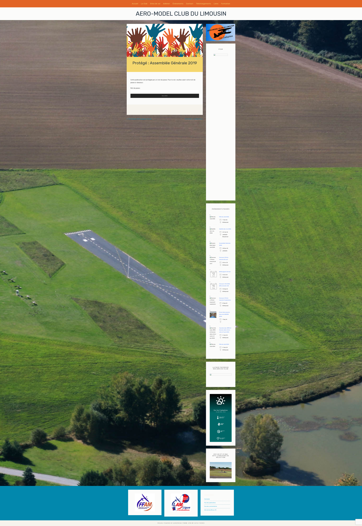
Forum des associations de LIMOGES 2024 (224, 314)
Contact (189, 4)
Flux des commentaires (210, 506)
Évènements (178, 4)
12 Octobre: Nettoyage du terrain (140, 119)
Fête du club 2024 (224, 344)
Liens (216, 4)
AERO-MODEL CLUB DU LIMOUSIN (181, 13)
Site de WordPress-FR (210, 510)
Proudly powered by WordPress (169, 523)
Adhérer (166, 4)
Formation (225, 4)
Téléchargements (203, 4)
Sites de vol (155, 4)
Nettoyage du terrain (225, 271)
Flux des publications (210, 502)
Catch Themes (199, 523)
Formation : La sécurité (193, 119)
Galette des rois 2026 (225, 229)
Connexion (207, 499)
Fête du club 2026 (224, 216)
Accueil (135, 4)
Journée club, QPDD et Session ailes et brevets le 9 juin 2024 (225, 330)
